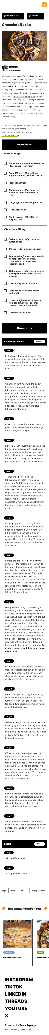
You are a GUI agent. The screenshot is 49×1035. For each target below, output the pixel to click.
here (14, 651)
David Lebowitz (32, 93)
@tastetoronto (8, 132)
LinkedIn (15, 994)
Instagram (19, 979)
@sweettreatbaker (10, 135)
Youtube (16, 1008)
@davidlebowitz (23, 132)
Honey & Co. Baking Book (24, 96)
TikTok (13, 986)
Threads (16, 1001)
